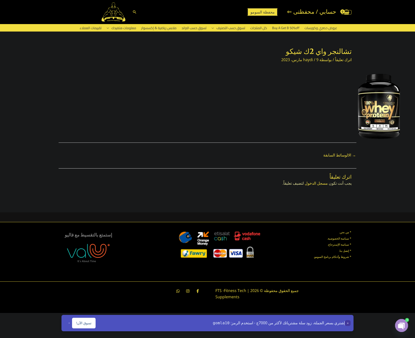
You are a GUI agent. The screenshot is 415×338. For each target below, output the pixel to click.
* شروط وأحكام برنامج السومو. (332, 257)
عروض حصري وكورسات (321, 28)
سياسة (344, 244)
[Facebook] (198, 291)
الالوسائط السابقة (339, 155)
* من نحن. (345, 232)
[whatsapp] (178, 291)
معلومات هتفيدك (123, 28)
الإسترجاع (334, 244)
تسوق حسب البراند (194, 28)
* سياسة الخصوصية (339, 238)
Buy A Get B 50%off (285, 28)
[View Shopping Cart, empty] (346, 12)
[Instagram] (188, 291)
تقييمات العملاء (91, 28)
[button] (134, 12)
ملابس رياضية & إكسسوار (159, 28)
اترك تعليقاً (343, 59)
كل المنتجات (258, 28)
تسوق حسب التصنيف (230, 28)
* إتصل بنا (345, 251)
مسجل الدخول (316, 183)
